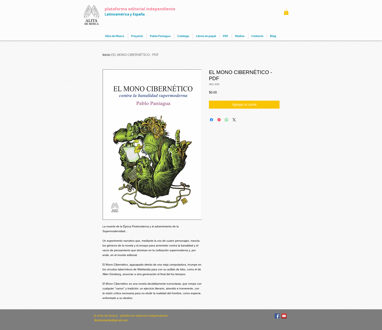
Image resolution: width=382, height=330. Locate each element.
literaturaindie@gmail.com (111, 320)
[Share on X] (234, 119)
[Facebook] (277, 315)
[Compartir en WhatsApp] (226, 119)
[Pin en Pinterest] (219, 119)
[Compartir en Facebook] (211, 119)
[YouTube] (284, 315)
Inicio (106, 54)
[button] (286, 12)
